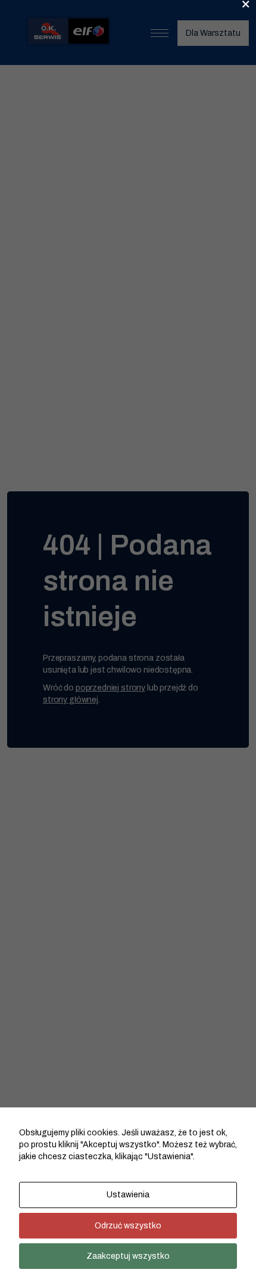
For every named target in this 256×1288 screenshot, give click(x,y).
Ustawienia (128, 1194)
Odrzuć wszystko (128, 1225)
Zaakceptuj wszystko (128, 1256)
